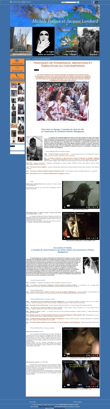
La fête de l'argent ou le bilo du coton (59, 154)
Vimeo (87, 209)
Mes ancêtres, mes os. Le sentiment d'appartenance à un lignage (47, 173)
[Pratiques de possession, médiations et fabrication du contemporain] (34, 136)
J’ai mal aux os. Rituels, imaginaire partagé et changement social (47, 171)
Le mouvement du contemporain (41, 59)
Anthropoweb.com (59, 408)
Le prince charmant (73, 357)
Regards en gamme (35, 311)
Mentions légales (77, 402)
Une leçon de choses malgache (38, 167)
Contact (28, 2)
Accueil (28, 59)
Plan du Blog (17, 2)
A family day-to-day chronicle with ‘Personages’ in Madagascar (47, 318)
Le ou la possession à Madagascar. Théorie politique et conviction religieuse (54, 285)
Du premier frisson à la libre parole (39, 305)
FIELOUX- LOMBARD (81, 209)
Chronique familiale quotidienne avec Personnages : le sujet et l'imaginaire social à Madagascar (55, 322)
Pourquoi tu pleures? (74, 388)
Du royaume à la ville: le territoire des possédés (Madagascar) (47, 301)
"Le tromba (32, 282)
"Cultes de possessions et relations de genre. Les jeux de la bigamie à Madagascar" (52, 292)
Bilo (31, 163)
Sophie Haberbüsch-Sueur (46, 406)
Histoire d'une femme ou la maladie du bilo (73, 240)
